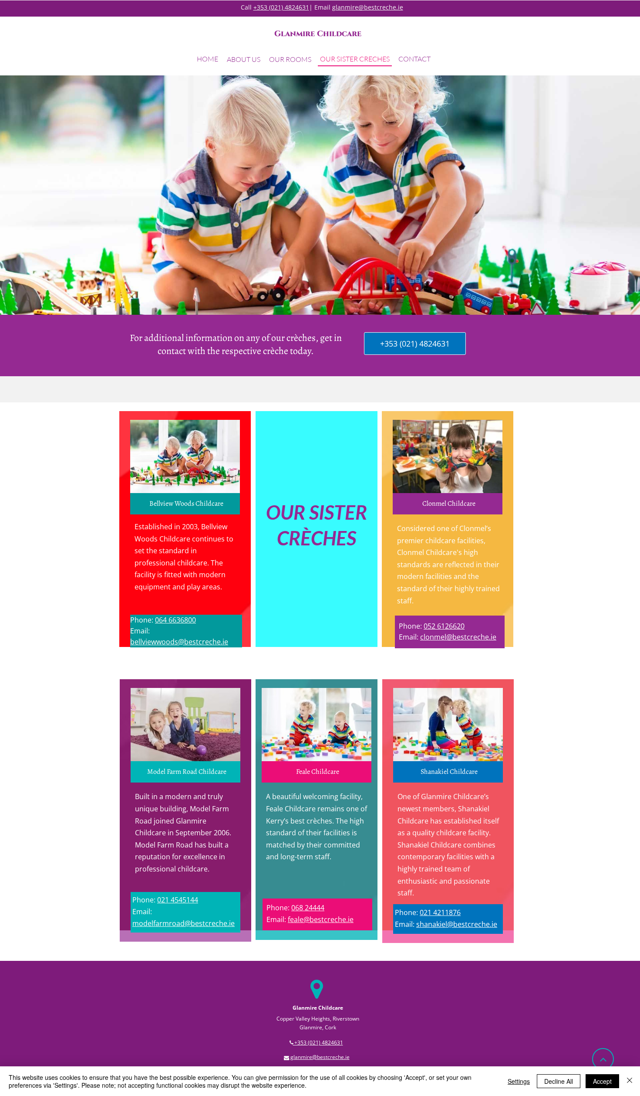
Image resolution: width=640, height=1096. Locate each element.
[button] (244, 60)
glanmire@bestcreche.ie (367, 7)
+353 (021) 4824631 (281, 7)
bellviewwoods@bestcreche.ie (179, 642)
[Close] (629, 1081)
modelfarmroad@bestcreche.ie (183, 923)
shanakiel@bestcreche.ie (456, 924)
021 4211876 (440, 912)
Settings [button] (519, 1081)
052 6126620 (444, 626)
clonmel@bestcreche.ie (458, 637)
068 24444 (307, 907)
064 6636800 (175, 620)
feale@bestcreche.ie (321, 919)
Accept (602, 1081)
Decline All (558, 1081)
